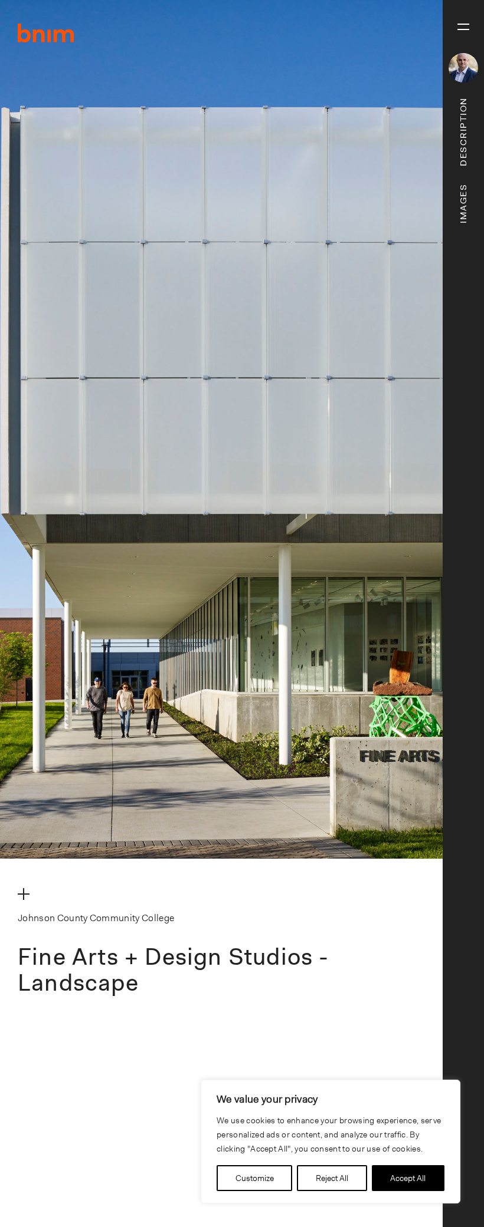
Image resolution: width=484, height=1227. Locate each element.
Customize (255, 1178)
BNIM (46, 33)
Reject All (332, 1178)
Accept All (408, 1178)
